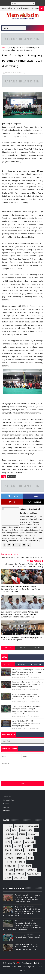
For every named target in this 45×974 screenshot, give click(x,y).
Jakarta (8, 838)
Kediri (7, 842)
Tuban (21, 874)
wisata (8, 878)
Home (4, 47)
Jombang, (21, 73)
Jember (18, 838)
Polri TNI (8, 862)
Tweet (15, 496)
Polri (30, 858)
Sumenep (20, 870)
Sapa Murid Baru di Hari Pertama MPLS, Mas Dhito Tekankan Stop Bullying (26, 947)
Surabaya (31, 870)
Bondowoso (10, 834)
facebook (36, 648)
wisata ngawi (20, 878)
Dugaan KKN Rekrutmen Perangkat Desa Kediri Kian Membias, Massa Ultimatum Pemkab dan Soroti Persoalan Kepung (22, 911)
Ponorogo (20, 862)
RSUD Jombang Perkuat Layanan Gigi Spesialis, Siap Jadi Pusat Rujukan (21, 638)
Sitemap (6, 811)
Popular (22, 664)
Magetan (28, 846)
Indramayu (33, 834)
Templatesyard (27, 963)
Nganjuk (9, 854)
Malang (8, 850)
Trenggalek (10, 874)
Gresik (22, 834)
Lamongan (17, 842)
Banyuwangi (32, 826)
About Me (7, 796)
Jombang (12, 47)
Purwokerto (25, 866)
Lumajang (29, 842)
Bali (10, 826)
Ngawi (18, 854)
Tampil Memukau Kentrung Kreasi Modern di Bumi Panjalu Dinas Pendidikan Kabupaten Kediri (27, 898)
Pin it (15, 502)
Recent (8, 664)
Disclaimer (7, 807)
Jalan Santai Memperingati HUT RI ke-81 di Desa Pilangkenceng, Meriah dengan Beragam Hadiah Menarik (28, 671)
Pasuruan (9, 858)
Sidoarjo (9, 870)
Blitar (15, 830)
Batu (7, 830)
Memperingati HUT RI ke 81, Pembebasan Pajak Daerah (28, 936)
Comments (36, 664)
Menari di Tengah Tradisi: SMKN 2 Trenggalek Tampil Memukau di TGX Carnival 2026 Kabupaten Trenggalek (26, 696)
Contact (6, 803)
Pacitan (28, 854)
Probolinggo (11, 866)
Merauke (18, 850)
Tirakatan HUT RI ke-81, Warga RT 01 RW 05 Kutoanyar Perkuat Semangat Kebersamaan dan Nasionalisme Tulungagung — (28, 710)
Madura (17, 846)
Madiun (8, 846)
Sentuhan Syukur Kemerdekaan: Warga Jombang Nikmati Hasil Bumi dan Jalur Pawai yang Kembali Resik (20, 589)
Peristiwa (20, 858)
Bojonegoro (27, 830)
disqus (22, 648)
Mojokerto (30, 850)
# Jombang (11, 477)
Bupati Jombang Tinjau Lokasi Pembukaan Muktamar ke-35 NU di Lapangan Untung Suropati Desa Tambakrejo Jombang (19, 614)
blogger (8, 648)
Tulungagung (33, 874)
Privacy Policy (8, 800)
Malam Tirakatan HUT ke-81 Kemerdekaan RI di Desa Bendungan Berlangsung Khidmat (26, 723)
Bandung (19, 826)
